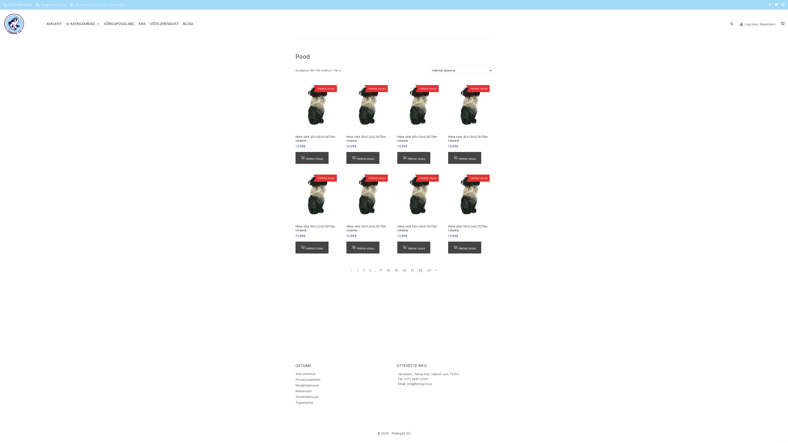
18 (388, 270)
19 (396, 270)
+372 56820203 (20, 5)
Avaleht (54, 24)
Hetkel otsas (314, 158)
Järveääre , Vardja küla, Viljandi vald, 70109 (428, 374)
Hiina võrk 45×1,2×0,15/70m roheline (366, 138)
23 (429, 270)
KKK (142, 24)
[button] (783, 24)
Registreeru (767, 24)
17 (381, 270)
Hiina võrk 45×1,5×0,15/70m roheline (417, 138)
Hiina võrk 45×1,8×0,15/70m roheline (468, 138)
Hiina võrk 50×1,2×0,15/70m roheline (315, 228)
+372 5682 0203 (416, 379)
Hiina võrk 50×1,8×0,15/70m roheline (417, 228)
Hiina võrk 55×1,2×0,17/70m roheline (467, 228)
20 (404, 270)
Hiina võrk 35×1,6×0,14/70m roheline (315, 138)
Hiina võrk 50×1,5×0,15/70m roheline (366, 228)
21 (412, 270)
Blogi (188, 24)
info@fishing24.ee (53, 5)
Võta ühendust (164, 24)
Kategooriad (82, 24)
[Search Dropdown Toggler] (731, 24)
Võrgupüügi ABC (119, 24)
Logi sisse (751, 24)
